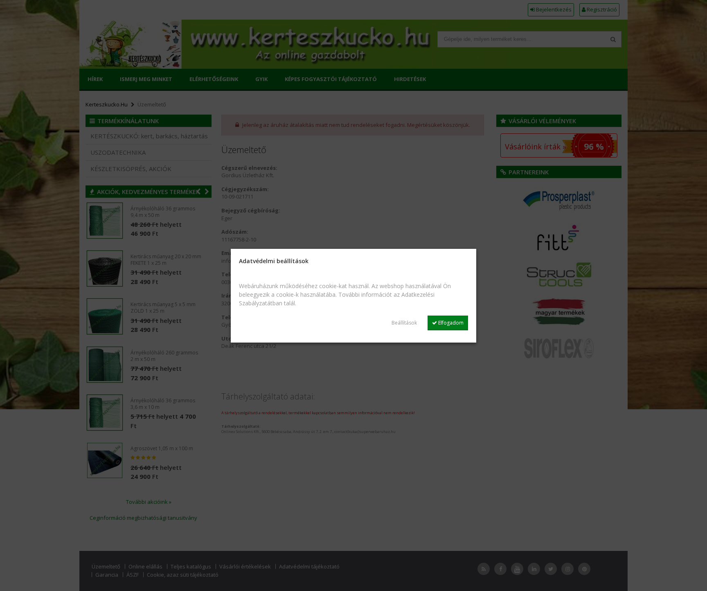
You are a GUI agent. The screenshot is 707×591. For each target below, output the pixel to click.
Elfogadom (450, 322)
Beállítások (404, 322)
